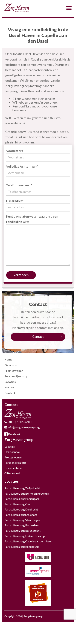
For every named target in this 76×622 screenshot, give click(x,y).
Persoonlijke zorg (15, 376)
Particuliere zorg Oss (17, 504)
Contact (38, 336)
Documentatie (13, 468)
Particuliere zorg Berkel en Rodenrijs (26, 493)
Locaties (10, 381)
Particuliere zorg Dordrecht (21, 509)
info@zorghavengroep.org (23, 427)
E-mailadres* (15, 201)
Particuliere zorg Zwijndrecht (22, 488)
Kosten (9, 387)
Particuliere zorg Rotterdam (21, 525)
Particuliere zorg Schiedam (20, 514)
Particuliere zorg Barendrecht (22, 530)
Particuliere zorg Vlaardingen (22, 520)
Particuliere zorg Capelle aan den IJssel (27, 541)
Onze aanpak (12, 451)
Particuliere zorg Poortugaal (21, 498)
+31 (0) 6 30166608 (19, 421)
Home (8, 359)
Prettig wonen (13, 370)
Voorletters (14, 151)
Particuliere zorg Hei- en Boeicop (24, 536)
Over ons (10, 365)
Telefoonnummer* (19, 185)
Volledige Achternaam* (22, 166)
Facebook (14, 434)
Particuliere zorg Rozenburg (21, 546)
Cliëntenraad (12, 473)
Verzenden (21, 275)
